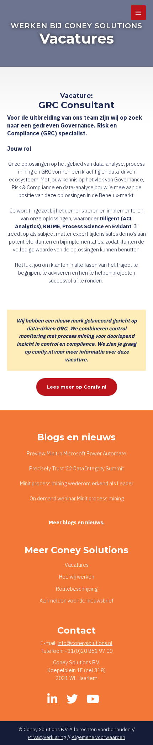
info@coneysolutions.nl (85, 643)
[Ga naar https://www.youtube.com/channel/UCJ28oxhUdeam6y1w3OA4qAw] (92, 699)
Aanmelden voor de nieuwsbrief (76, 600)
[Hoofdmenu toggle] (138, 12)
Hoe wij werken (76, 576)
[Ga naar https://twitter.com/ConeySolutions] (72, 699)
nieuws (94, 522)
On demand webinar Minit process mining (77, 498)
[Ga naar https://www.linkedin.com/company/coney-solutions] (52, 699)
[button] (76, 387)
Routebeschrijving (76, 588)
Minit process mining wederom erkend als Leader (76, 483)
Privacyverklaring (47, 737)
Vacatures (77, 564)
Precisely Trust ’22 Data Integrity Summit (76, 468)
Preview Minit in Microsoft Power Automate (76, 453)
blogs (69, 522)
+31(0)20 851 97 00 (88, 651)
